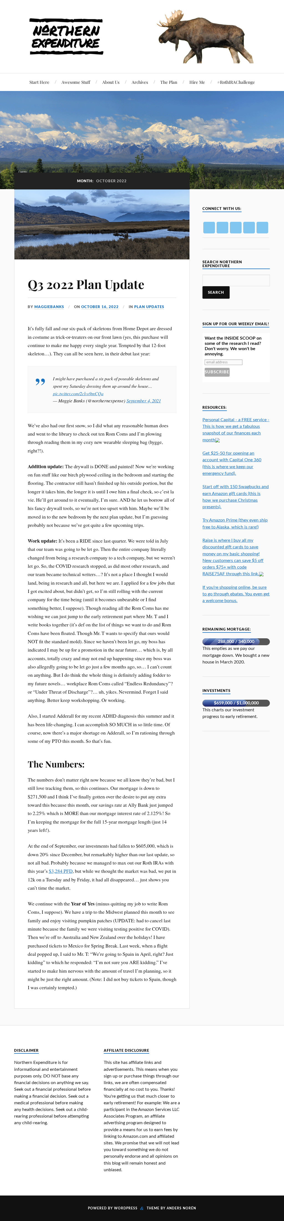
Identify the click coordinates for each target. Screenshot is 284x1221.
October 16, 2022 (100, 306)
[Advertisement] (243, 776)
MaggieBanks (49, 306)
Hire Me (197, 82)
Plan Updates (149, 306)
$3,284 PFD (61, 871)
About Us (111, 82)
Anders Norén (181, 1208)
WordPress (126, 1208)
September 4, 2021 (143, 400)
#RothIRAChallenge (236, 82)
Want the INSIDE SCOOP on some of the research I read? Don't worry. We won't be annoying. (233, 346)
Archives (140, 82)
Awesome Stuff (76, 82)
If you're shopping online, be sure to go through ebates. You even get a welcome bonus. (236, 594)
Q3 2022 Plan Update (86, 284)
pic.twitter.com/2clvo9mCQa (78, 393)
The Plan (168, 82)
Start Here (39, 82)
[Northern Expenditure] (142, 35)
